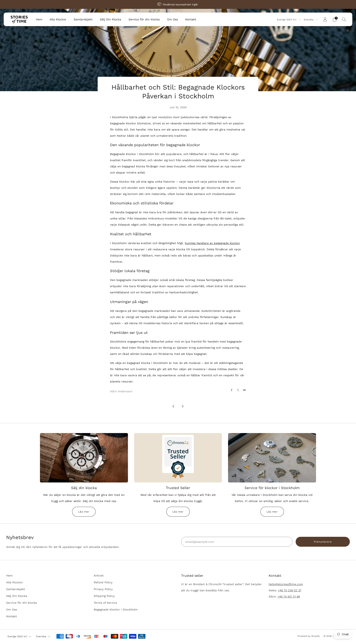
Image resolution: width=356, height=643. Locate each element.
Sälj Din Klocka (110, 19)
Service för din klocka (144, 19)
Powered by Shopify (308, 636)
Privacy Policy (103, 589)
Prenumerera (323, 541)
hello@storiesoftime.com (286, 584)
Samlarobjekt (83, 19)
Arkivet (99, 575)
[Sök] (344, 19)
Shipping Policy (104, 596)
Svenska (309, 19)
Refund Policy (103, 582)
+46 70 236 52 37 (289, 590)
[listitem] (178, 4)
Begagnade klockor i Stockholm (116, 609)
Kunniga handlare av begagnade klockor (212, 243)
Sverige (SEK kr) (287, 19)
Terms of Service (105, 602)
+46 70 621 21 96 (289, 596)
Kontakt (190, 19)
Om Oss (172, 19)
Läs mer (83, 511)
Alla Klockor (58, 19)
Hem (39, 19)
